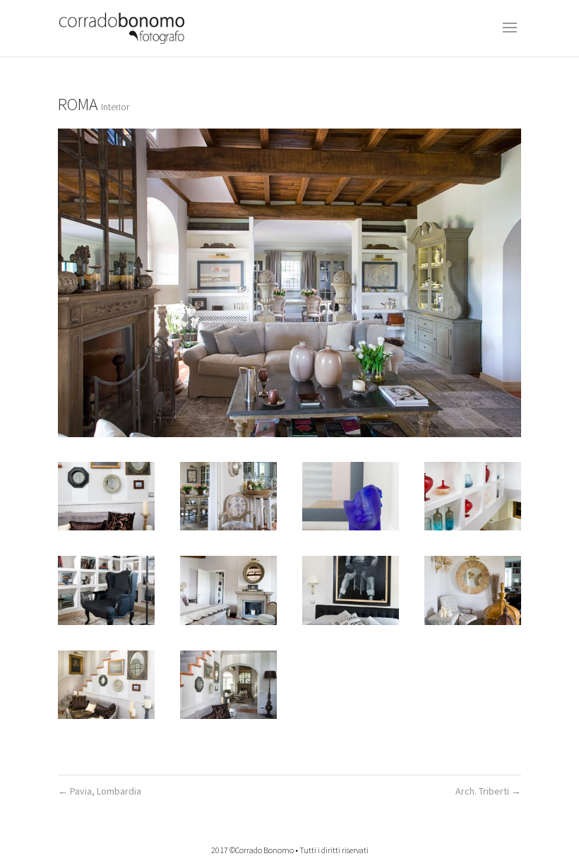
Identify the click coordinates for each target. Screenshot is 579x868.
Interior (115, 106)
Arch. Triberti (488, 791)
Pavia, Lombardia (99, 791)
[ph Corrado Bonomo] (106, 496)
